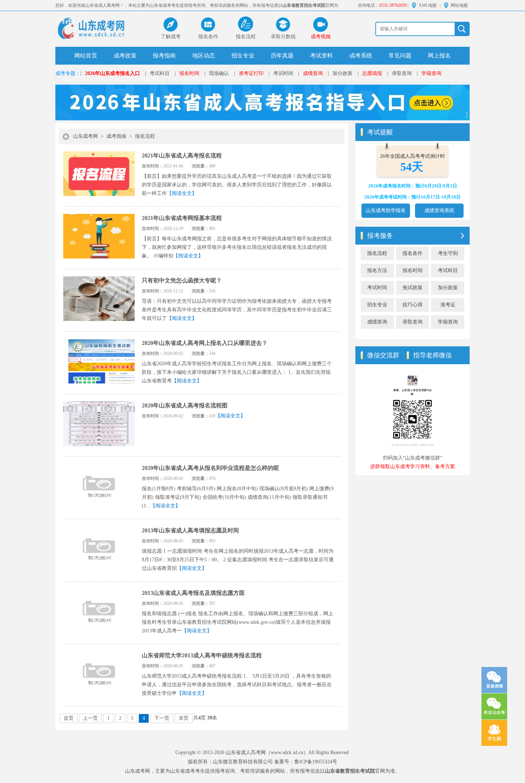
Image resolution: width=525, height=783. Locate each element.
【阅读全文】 (182, 193)
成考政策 (125, 55)
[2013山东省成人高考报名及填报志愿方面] (99, 612)
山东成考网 (85, 136)
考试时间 (283, 73)
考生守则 (448, 253)
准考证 (447, 304)
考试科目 (160, 73)
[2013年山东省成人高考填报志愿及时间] (99, 550)
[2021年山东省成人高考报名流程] (99, 175)
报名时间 (189, 73)
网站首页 (85, 55)
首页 (69, 718)
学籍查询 (431, 73)
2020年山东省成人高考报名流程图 (185, 405)
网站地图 (459, 5)
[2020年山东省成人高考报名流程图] (99, 425)
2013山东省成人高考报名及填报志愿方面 (193, 592)
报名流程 (145, 136)
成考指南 (116, 136)
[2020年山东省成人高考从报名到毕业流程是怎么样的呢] (99, 487)
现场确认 (219, 73)
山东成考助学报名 (386, 210)
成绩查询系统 (439, 210)
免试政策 (412, 287)
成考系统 (360, 55)
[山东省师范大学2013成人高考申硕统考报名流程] (99, 675)
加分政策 (342, 73)
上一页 (90, 718)
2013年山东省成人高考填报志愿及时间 (190, 530)
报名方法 (377, 270)
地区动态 (203, 55)
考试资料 (321, 55)
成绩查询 (313, 73)
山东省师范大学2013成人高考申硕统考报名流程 (202, 655)
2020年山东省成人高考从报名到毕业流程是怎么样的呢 (210, 468)
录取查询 (402, 73)
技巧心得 (412, 304)
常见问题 (400, 55)
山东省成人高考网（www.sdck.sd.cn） (267, 752)
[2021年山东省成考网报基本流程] (99, 237)
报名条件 (412, 253)
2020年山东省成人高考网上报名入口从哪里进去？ (205, 343)
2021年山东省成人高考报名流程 (182, 155)
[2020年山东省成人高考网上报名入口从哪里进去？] (99, 362)
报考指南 (164, 55)
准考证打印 (251, 73)
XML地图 (428, 5)
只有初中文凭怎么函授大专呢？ (182, 280)
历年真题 (282, 55)
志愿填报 (372, 73)
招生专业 (242, 55)
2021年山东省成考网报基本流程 (182, 218)
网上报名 (439, 55)
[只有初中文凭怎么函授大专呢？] (99, 300)
